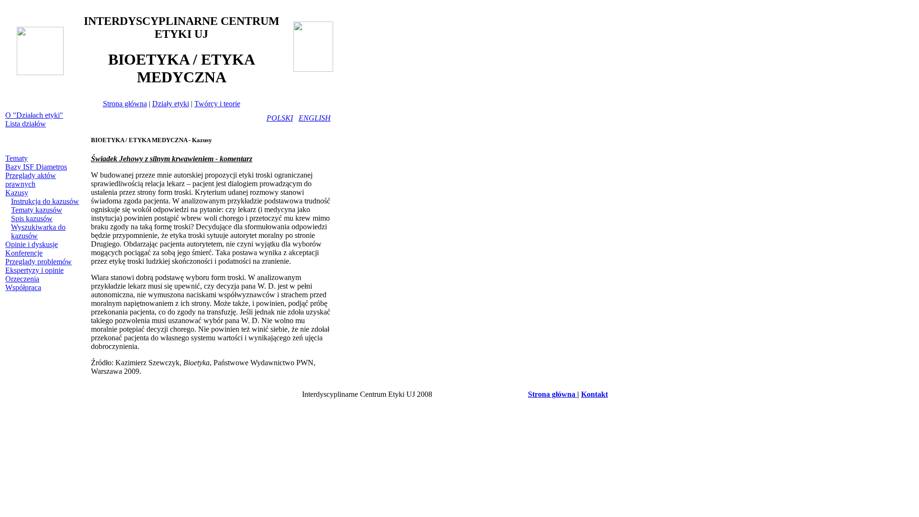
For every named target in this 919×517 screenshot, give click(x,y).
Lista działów (25, 124)
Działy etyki (170, 104)
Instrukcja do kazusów (45, 201)
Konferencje (24, 253)
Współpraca (23, 287)
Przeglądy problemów (38, 262)
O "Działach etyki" (34, 115)
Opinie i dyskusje (31, 244)
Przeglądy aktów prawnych (30, 179)
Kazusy (16, 193)
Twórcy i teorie (217, 104)
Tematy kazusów (36, 210)
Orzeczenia (22, 279)
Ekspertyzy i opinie (34, 270)
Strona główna (125, 104)
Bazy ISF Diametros (36, 167)
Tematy (16, 158)
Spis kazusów (32, 218)
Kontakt (594, 394)
